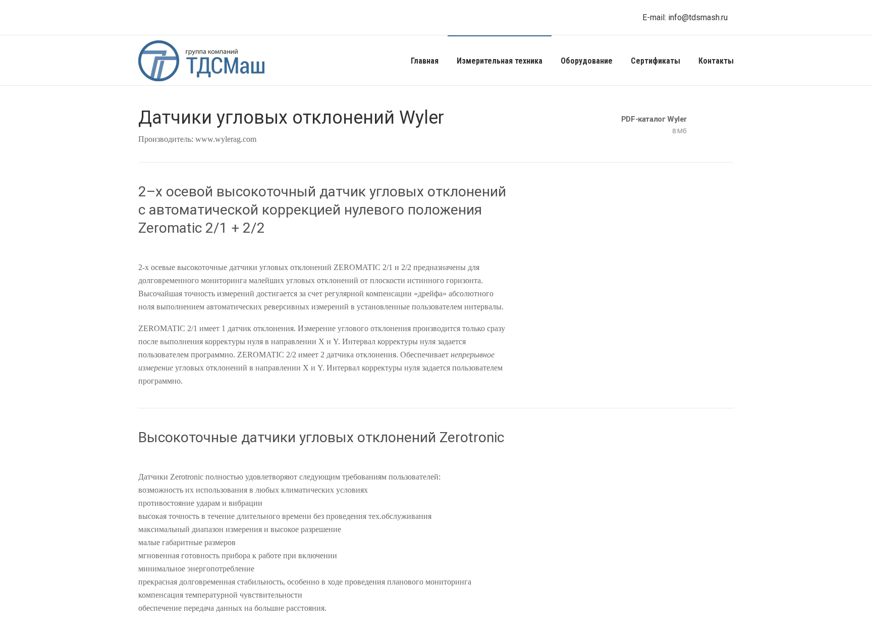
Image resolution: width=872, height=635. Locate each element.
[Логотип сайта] (201, 60)
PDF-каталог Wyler (654, 119)
